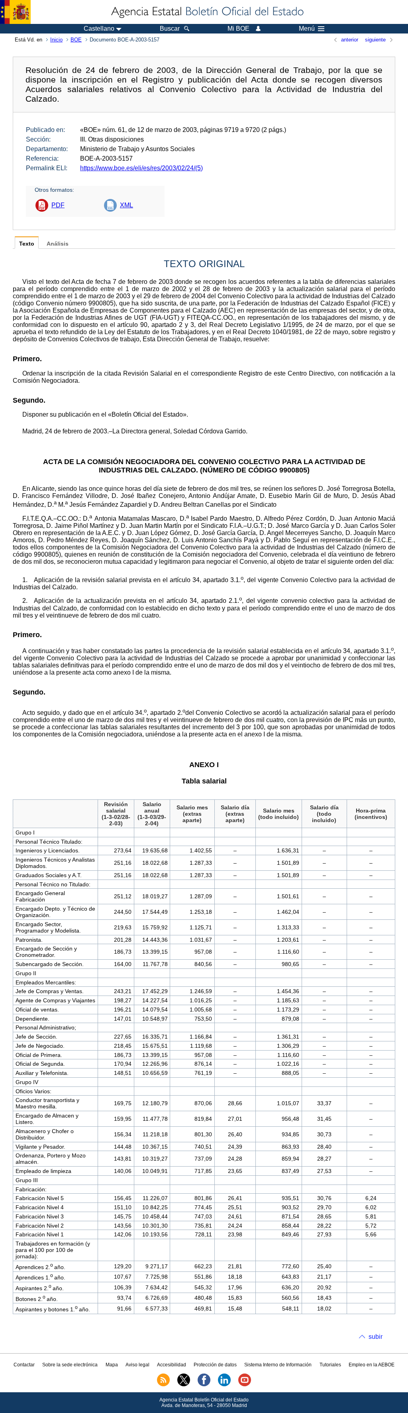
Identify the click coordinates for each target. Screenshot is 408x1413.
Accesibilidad (171, 1365)
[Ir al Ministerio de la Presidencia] (15, 12)
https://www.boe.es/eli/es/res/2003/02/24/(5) (141, 168)
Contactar (24, 1365)
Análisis (58, 244)
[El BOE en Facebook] (204, 1384)
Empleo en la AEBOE (371, 1365)
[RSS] (163, 1384)
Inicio (56, 40)
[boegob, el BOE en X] (183, 1384)
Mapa (112, 1365)
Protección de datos (215, 1365)
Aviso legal (137, 1365)
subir (375, 1336)
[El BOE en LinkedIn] (224, 1384)
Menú (307, 29)
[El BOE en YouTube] (244, 1384)
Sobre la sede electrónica (70, 1365)
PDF (58, 205)
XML (126, 205)
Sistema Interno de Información (278, 1365)
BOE (76, 40)
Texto (26, 244)
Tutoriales (330, 1365)
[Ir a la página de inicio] (206, 12)
